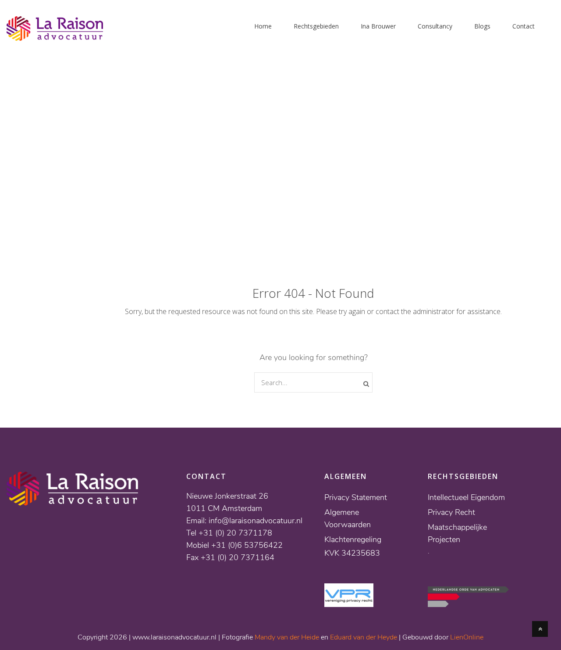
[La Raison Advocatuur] (55, 35)
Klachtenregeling (352, 539)
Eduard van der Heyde (363, 637)
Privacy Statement (355, 497)
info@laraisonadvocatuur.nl (255, 520)
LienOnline (466, 637)
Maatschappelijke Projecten (457, 533)
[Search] (366, 384)
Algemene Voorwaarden (347, 518)
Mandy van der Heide (287, 637)
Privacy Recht (451, 512)
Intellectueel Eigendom (466, 497)
